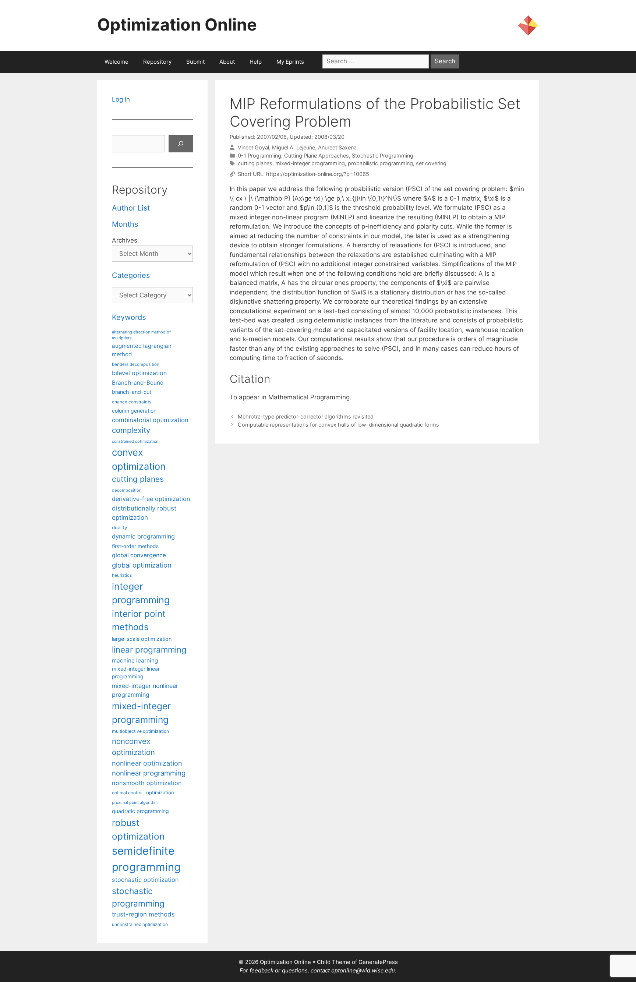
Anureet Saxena (337, 147)
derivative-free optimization (151, 498)
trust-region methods (143, 914)
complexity (131, 430)
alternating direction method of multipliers (141, 334)
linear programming (149, 649)
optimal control (127, 792)
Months (125, 224)
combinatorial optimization (150, 420)
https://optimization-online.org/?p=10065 (317, 174)
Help (256, 61)
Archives (124, 240)
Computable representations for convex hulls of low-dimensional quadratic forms (338, 424)
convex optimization (139, 459)
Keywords (129, 317)
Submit (195, 61)
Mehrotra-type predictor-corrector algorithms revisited (306, 416)
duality (119, 527)
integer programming (141, 593)
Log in (121, 99)
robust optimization (138, 829)
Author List (131, 208)
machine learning (135, 660)
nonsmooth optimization (147, 783)
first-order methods (135, 546)
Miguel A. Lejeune (293, 147)
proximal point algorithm (135, 802)
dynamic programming (143, 536)
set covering (431, 163)
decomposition (127, 490)
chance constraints (131, 402)
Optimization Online (177, 24)
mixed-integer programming (310, 163)
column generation (134, 410)
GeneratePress (378, 961)
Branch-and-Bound (138, 382)
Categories (131, 275)
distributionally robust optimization (144, 513)
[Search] (181, 144)
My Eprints (290, 61)
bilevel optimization (139, 373)
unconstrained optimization (140, 924)
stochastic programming (138, 897)
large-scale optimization (142, 639)
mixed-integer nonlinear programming (145, 690)
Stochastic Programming (382, 155)
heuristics (122, 575)
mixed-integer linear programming (136, 672)
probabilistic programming (380, 163)
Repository (157, 61)
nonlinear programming (149, 773)
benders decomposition (135, 364)
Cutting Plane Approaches (316, 155)
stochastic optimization (145, 879)
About (227, 61)
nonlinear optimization (147, 763)
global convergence (139, 555)
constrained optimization (135, 441)
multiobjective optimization (140, 731)
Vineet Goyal (253, 147)
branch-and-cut (131, 392)
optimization (160, 792)
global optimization (142, 565)
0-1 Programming (259, 155)
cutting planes (255, 163)
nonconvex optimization (133, 746)
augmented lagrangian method (142, 350)
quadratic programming (140, 811)
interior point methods (139, 620)
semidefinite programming (146, 858)
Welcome (116, 61)
